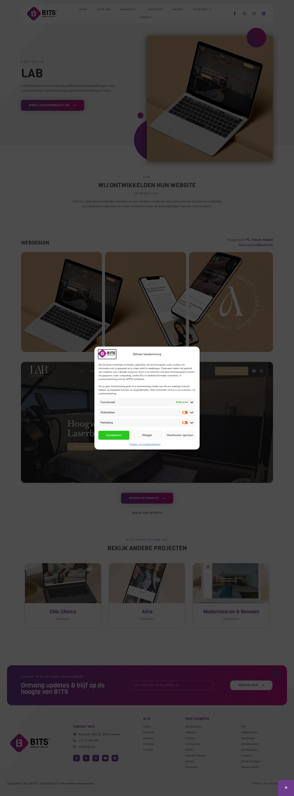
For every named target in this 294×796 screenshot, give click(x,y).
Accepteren (114, 435)
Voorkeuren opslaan (180, 435)
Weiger (147, 435)
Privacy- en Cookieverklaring (145, 444)
